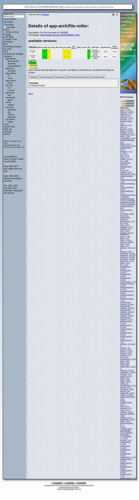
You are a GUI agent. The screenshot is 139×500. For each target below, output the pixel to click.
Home (6, 29)
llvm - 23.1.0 (124, 155)
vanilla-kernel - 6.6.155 (125, 454)
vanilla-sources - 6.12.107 (126, 464)
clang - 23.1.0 (125, 116)
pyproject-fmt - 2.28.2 (128, 174)
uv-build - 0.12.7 (126, 440)
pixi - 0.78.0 (124, 170)
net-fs (8, 102)
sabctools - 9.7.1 (126, 408)
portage (10, 24)
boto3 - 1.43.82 (125, 240)
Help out (8, 129)
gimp (10, 100)
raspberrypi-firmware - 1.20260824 (128, 196)
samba (11, 105)
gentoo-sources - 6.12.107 (126, 326)
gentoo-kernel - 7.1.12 (128, 282)
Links (6, 124)
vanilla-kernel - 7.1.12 (128, 457)
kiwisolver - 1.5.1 (126, 151)
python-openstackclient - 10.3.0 (126, 402)
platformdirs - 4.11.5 (127, 393)
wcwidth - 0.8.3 (125, 229)
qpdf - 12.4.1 (124, 406)
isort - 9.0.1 (124, 357)
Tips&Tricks (9, 127)
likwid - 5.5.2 (124, 363)
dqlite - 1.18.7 (125, 263)
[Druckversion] (113, 15)
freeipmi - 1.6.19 (126, 129)
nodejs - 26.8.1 (125, 382)
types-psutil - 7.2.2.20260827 (126, 435)
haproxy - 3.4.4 (125, 355)
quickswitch (13, 61)
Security (7, 49)
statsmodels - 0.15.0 (127, 419)
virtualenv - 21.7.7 (126, 227)
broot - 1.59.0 (125, 244)
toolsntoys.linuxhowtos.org (14, 147)
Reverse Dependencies (78, 77)
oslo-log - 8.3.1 (125, 387)
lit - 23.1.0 (123, 153)
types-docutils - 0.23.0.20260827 (126, 432)
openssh (12, 110)
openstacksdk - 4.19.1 (128, 385)
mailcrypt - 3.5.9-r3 (127, 370)
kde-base (10, 93)
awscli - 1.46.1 (125, 236)
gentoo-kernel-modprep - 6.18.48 (127, 311)
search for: (9, 14)
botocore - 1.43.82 (126, 242)
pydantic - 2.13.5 (126, 172)
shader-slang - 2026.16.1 (125, 218)
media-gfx (10, 97)
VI (9, 76)
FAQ (6, 51)
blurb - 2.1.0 (124, 238)
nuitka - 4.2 (124, 384)
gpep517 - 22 (125, 348)
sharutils (12, 71)
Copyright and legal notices (69, 487)
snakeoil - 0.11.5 (126, 418)
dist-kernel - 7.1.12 (127, 261)
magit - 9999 (124, 365)
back (30, 93)
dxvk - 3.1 (123, 127)
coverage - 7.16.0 (126, 117)
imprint (7, 134)
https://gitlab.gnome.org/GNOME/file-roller (60, 35)
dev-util (9, 85)
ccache (11, 90)
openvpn (12, 117)
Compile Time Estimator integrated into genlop (13, 190)
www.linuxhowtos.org (12, 145)
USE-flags (8, 37)
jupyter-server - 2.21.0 (128, 359)
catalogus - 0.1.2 (126, 114)
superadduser (14, 66)
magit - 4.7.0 (124, 157)
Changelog (59, 77)
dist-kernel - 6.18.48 (127, 257)
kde (9, 95)
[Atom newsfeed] (128, 106)
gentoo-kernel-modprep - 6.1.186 (127, 303)
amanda (11, 63)
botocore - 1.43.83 (126, 112)
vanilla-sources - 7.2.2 (128, 478)
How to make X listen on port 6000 (14, 160)
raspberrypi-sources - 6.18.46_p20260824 (128, 203)
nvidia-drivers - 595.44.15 (125, 164)
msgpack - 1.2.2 (126, 374)
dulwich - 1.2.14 (126, 125)
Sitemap (8, 131)
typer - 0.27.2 (125, 225)
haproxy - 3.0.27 (126, 350)
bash (10, 83)
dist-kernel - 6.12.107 (128, 255)
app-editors (11, 73)
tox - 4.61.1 (124, 223)
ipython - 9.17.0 (125, 144)
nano (10, 78)
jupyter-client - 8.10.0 (128, 146)
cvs (9, 88)
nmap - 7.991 (125, 380)
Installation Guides (12, 46)
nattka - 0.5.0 (125, 378)
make (10, 122)
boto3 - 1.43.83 (125, 110)
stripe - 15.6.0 (125, 421)
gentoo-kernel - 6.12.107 (125, 271)
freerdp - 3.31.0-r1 (126, 131)
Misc (6, 44)
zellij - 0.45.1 (124, 231)
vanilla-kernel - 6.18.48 (125, 451)
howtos (9, 22)
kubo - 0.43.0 (125, 361)
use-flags (10, 27)
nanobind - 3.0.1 (126, 376)
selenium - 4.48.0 (126, 412)
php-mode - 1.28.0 (127, 389)
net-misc (10, 107)
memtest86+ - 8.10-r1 (128, 372)
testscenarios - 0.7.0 (127, 221)
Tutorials (33, 77)
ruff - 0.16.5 (124, 216)
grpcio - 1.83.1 (125, 136)
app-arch (10, 68)
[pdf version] (117, 15)
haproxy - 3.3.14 (126, 353)
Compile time (98, 77)
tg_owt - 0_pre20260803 (126, 428)
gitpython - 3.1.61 (126, 133)
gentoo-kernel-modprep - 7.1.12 (126, 318)
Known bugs (46, 77)
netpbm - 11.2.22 (126, 159)
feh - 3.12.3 (124, 265)
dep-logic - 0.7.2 (126, 119)
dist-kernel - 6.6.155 (127, 259)
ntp (9, 112)
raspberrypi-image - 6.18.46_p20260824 (127, 200)
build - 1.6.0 (124, 246)
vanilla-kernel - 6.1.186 (125, 443)
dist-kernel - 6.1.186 (127, 253)
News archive (12, 32)
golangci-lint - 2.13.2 (127, 134)
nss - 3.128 (124, 161)
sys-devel (10, 119)
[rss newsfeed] (128, 104)
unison (11, 114)
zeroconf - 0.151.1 (126, 233)
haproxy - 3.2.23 (126, 352)
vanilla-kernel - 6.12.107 (125, 447)
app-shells (11, 80)
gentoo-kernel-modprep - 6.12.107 (127, 307)
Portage (7, 34)
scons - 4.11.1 (125, 410)
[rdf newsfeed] (128, 101)
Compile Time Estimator (10, 40)
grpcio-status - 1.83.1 (128, 138)
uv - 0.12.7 (124, 438)
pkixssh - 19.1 (125, 391)
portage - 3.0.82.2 (126, 395)
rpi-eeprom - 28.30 (127, 214)
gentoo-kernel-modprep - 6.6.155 (127, 315)
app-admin (11, 59)
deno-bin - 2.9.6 (126, 251)
